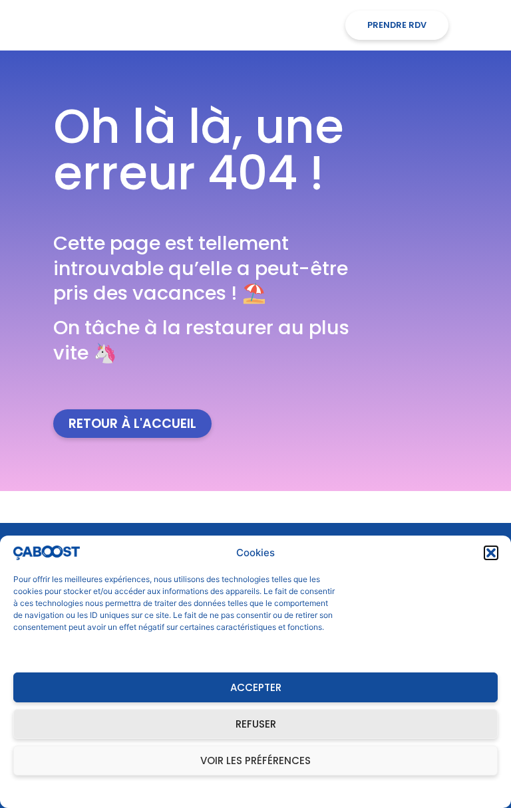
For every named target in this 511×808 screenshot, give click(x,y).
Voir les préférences (255, 760)
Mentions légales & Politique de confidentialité (249, 791)
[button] (491, 552)
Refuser (256, 724)
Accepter (255, 687)
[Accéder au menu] (478, 25)
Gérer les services (53, 652)
